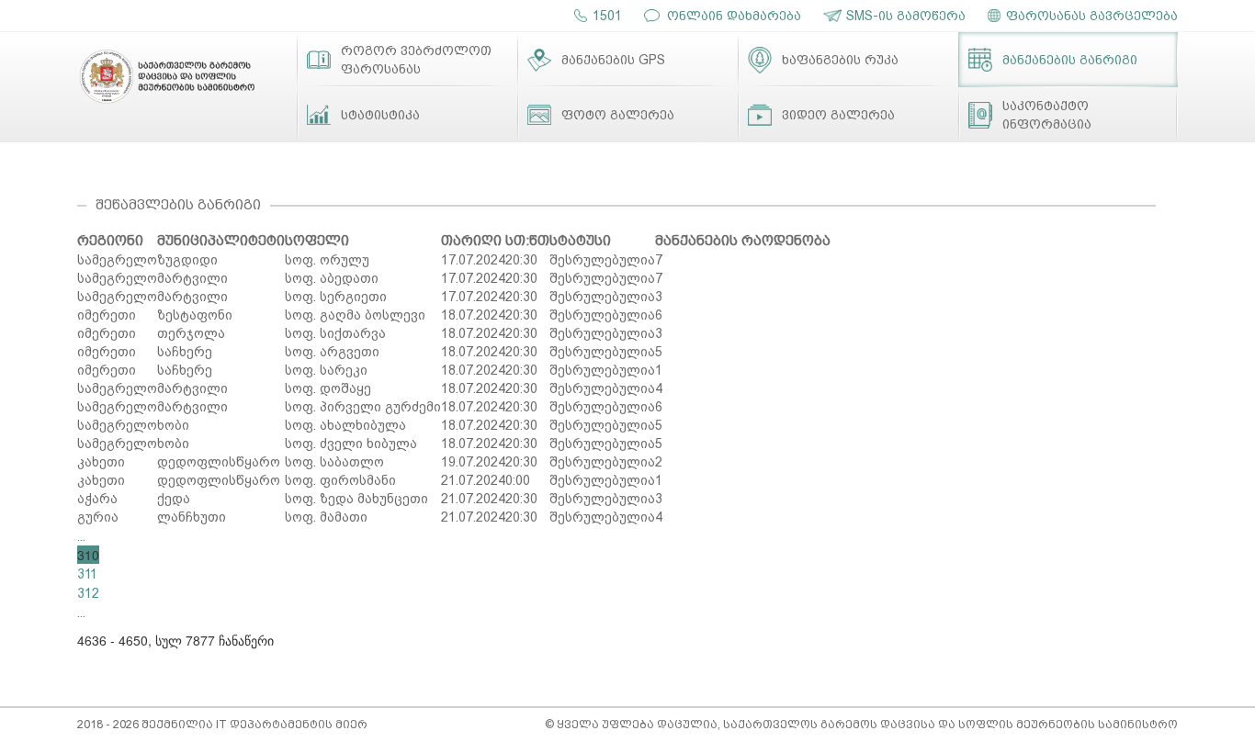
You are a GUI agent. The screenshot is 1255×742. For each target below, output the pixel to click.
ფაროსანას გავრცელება (1092, 15)
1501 (607, 15)
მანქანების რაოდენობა (743, 240)
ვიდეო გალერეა (838, 114)
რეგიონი (110, 240)
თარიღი (471, 240)
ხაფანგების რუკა (840, 59)
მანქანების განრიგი (1069, 59)
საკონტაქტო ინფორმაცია (1046, 114)
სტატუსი (580, 240)
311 (87, 574)
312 (88, 593)
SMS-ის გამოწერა (906, 15)
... (81, 536)
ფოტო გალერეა (617, 114)
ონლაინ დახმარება (734, 15)
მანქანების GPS (613, 59)
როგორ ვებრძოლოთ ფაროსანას (416, 59)
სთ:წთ (527, 240)
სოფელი (317, 240)
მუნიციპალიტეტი (221, 240)
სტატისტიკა (380, 114)
